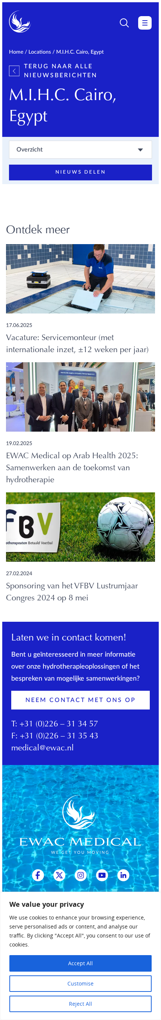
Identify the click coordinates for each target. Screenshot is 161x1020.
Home (16, 52)
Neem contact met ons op (80, 700)
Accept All (80, 963)
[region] (80, 956)
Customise (80, 983)
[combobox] (80, 150)
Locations (39, 52)
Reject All (80, 1003)
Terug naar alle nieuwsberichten (60, 70)
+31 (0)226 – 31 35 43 (59, 736)
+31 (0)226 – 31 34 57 (58, 724)
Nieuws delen (80, 172)
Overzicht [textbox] (29, 150)
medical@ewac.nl (42, 748)
